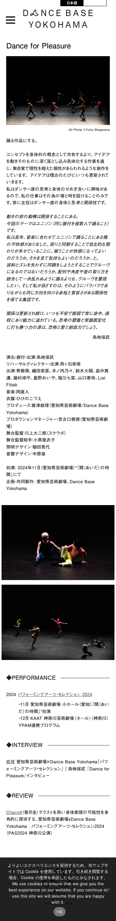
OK (59, 912)
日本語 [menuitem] (72, 3)
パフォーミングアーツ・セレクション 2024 (55, 694)
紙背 (10, 762)
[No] (108, 889)
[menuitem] (72, 3)
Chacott (14, 812)
